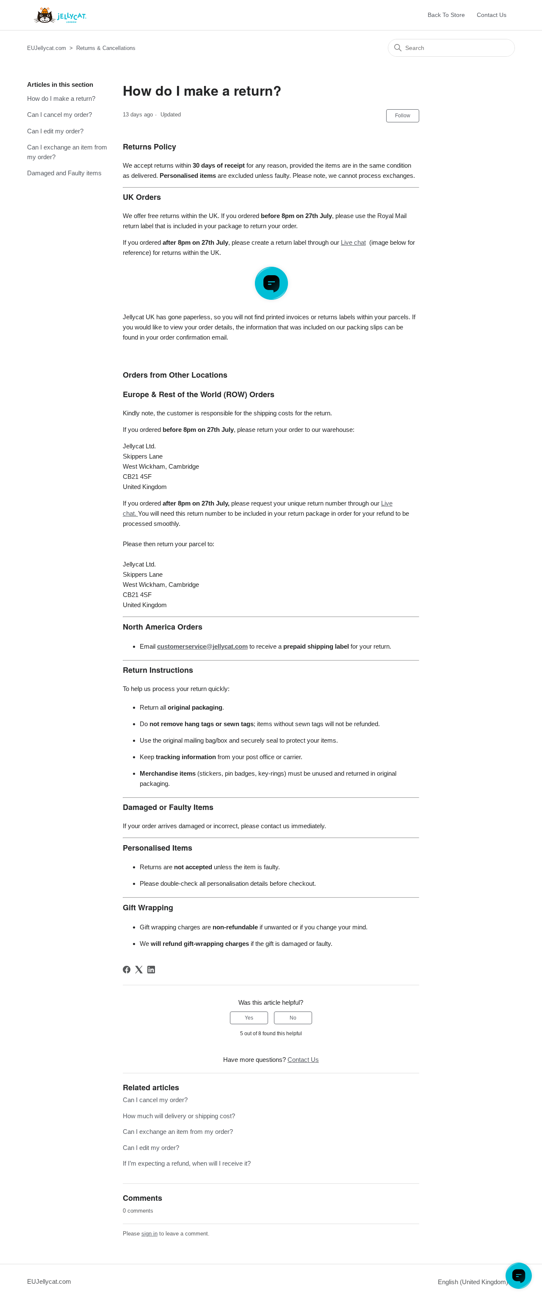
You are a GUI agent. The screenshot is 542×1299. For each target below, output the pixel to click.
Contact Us (491, 14)
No (293, 1018)
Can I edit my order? (55, 131)
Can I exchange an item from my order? (67, 152)
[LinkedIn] (151, 969)
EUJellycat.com (46, 48)
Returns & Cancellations (106, 48)
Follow (402, 116)
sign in (149, 1233)
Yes (249, 1018)
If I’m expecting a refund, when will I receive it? (187, 1163)
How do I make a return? (61, 98)
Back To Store (446, 14)
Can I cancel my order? (59, 114)
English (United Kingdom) (474, 1281)
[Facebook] (126, 969)
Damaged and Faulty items (64, 173)
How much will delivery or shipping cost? (179, 1115)
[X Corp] (139, 969)
